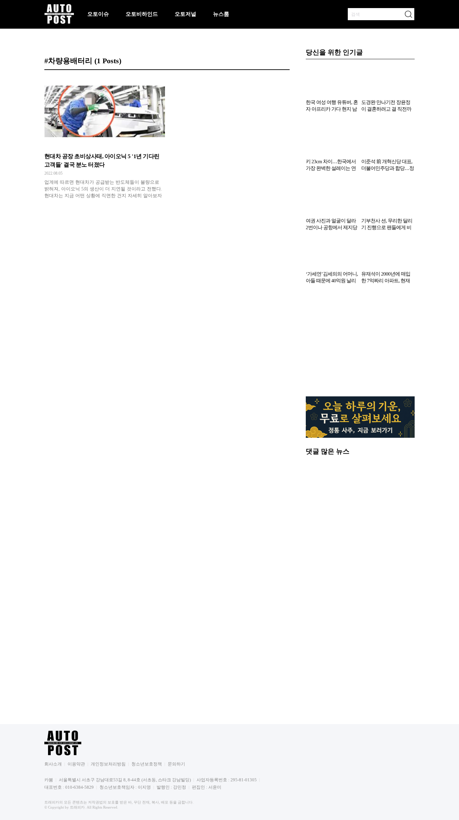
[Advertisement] (360, 343)
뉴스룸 (221, 14)
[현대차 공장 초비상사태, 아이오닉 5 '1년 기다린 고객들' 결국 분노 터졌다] (104, 140)
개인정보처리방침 (108, 763)
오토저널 (185, 14)
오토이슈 (98, 14)
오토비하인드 (142, 14)
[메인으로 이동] (59, 23)
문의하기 (176, 763)
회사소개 (53, 763)
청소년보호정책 (146, 763)
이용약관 (76, 763)
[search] (408, 14)
